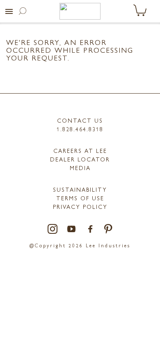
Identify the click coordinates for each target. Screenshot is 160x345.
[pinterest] (108, 229)
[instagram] (53, 229)
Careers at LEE (80, 150)
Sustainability (80, 189)
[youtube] (71, 229)
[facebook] (90, 229)
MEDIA (80, 168)
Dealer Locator (80, 159)
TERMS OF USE (80, 198)
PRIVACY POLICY (80, 206)
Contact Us (80, 120)
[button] (9, 11)
